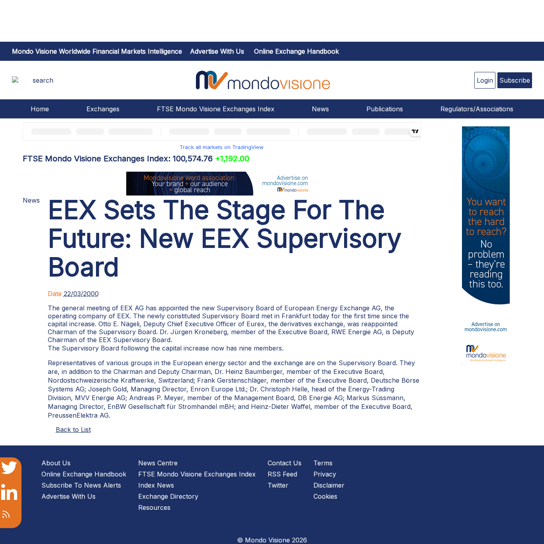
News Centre (158, 463)
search (43, 80)
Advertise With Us (68, 496)
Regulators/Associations (476, 109)
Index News (156, 485)
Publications (384, 109)
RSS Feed (282, 474)
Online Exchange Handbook (296, 51)
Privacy (324, 474)
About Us (55, 463)
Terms (323, 463)
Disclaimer (328, 485)
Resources (154, 507)
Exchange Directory (168, 496)
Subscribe (514, 80)
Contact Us (284, 463)
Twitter (278, 485)
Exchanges (102, 109)
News (320, 109)
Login (485, 80)
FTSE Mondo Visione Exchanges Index (215, 109)
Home (40, 109)
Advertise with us (217, 51)
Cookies (325, 496)
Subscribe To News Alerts (81, 485)
